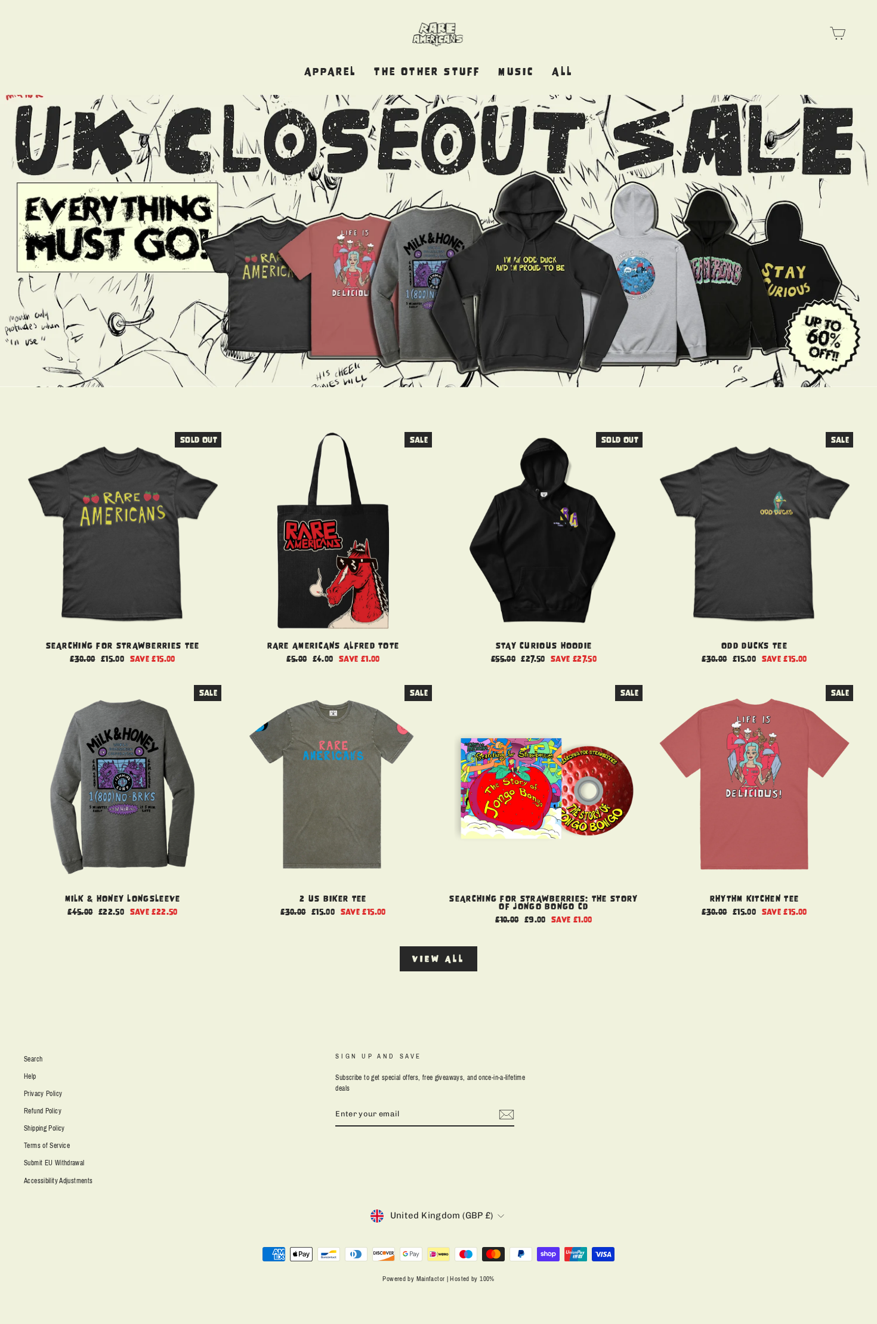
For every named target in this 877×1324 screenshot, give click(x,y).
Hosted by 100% (472, 1279)
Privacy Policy (43, 1093)
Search (33, 1059)
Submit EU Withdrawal (54, 1162)
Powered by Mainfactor (413, 1279)
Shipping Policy (44, 1128)
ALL (562, 71)
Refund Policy (42, 1111)
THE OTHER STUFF (427, 71)
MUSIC (516, 71)
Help (30, 1076)
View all (438, 958)
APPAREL (330, 71)
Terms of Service (47, 1145)
